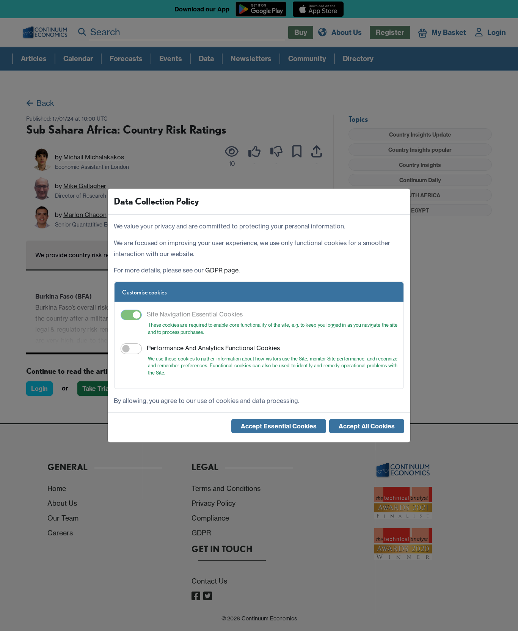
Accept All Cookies (367, 426)
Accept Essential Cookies (279, 426)
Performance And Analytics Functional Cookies (213, 348)
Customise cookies (144, 292)
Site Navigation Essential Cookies (195, 314)
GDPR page (222, 270)
